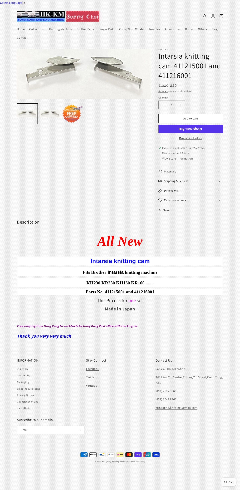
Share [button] (166, 210)
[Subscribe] (80, 430)
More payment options (190, 137)
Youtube (91, 386)
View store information (177, 158)
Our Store (22, 369)
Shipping (163, 90)
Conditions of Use (27, 401)
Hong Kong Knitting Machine (114, 461)
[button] (205, 16)
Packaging (23, 382)
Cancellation (24, 408)
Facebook (92, 369)
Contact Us (23, 375)
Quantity (163, 97)
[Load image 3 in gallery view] (72, 114)
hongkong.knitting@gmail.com (176, 408)
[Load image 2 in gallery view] (50, 114)
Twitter (90, 377)
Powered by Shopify (136, 461)
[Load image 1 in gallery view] (27, 114)
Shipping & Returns (28, 388)
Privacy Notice (25, 395)
